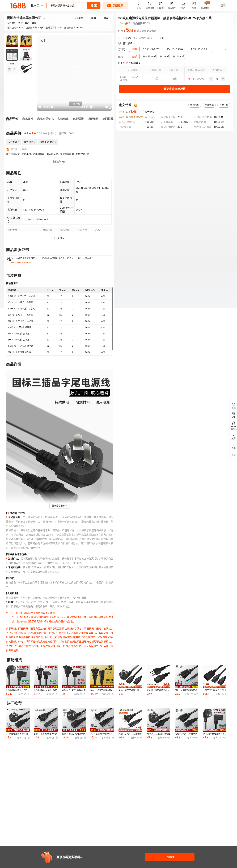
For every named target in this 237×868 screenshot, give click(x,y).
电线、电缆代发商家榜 (131, 117)
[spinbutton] (217, 78)
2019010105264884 (20, 262)
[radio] (25, 133)
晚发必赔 (127, 43)
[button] (75, 76)
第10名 (149, 117)
